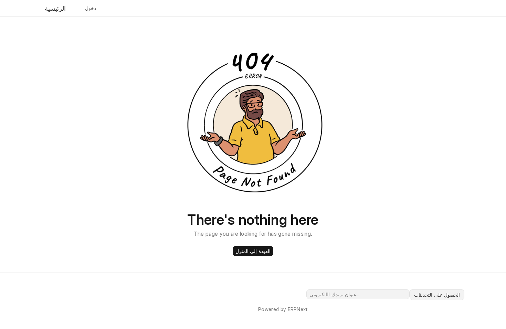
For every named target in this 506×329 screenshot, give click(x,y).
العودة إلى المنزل (253, 251)
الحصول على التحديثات (437, 295)
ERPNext (298, 309)
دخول (90, 8)
